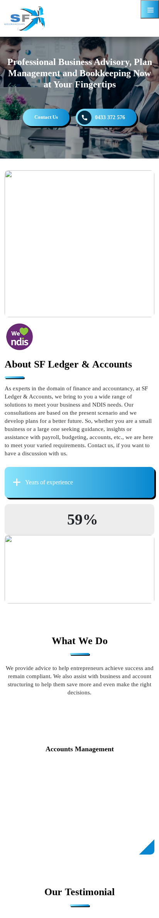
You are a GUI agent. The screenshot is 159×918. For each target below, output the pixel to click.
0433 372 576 (110, 117)
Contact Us (46, 117)
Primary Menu (149, 9)
